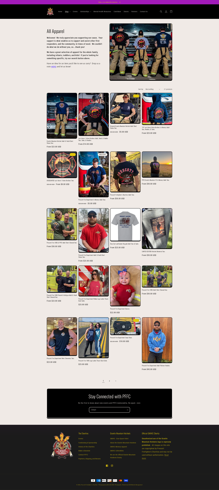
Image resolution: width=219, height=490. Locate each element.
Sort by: (140, 89)
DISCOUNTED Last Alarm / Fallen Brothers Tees (60, 180)
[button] (68, 11)
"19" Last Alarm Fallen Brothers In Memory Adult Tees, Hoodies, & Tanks (156, 128)
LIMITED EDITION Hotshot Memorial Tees (153, 251)
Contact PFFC (83, 455)
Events (80, 439)
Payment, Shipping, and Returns (89, 459)
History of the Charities (86, 447)
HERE (53, 67)
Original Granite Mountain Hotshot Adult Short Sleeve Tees (123, 127)
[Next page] (115, 380)
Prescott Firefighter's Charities (89, 484)
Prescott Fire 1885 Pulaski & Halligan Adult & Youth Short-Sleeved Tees (62, 296)
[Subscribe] (127, 410)
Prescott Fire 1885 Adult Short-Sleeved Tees (154, 290)
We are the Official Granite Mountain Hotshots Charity (123, 456)
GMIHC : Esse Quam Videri (119, 439)
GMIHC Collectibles (117, 451)
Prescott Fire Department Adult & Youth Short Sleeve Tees (91, 256)
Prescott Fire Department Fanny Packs (121, 338)
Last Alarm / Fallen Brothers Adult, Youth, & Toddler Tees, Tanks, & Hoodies (93, 139)
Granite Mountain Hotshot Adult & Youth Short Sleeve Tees (60, 142)
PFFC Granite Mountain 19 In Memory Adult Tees (155, 180)
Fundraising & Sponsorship (87, 443)
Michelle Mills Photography (114, 484)
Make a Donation (84, 451)
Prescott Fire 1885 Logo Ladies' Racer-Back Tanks (92, 361)
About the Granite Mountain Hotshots (123, 443)
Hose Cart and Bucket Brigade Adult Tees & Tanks (124, 244)
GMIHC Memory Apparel (118, 447)
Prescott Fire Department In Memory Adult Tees (92, 200)
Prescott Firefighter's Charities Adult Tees (122, 195)
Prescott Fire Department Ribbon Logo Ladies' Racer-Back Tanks (93, 300)
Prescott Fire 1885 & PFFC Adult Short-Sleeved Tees (62, 243)
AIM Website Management (135, 484)
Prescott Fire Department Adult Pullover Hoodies (156, 366)
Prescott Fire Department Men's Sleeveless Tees (60, 358)
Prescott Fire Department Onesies (120, 309)
